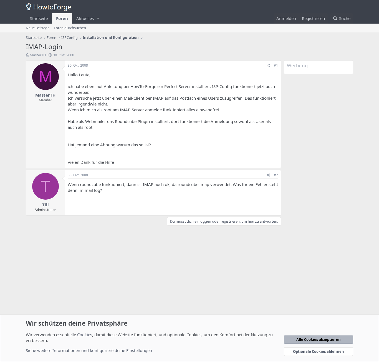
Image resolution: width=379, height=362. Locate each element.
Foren (62, 18)
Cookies (84, 334)
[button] (98, 18)
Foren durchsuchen (70, 27)
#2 (276, 175)
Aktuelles (85, 18)
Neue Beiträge (37, 27)
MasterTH (38, 54)
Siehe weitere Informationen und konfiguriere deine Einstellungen (89, 350)
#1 (276, 65)
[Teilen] (268, 65)
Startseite (39, 18)
